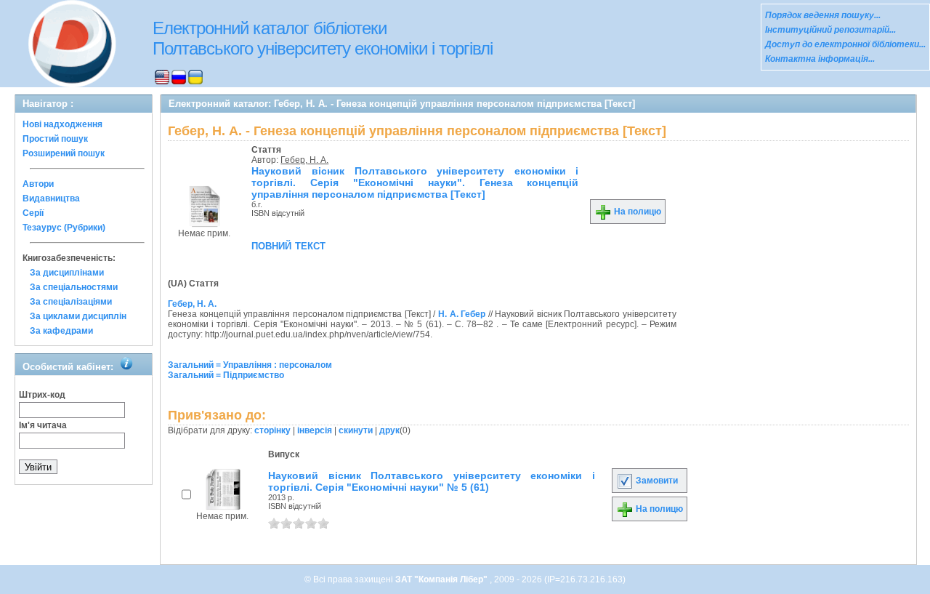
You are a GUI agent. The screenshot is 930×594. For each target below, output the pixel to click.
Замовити (656, 480)
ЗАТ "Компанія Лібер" (442, 579)
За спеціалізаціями (71, 302)
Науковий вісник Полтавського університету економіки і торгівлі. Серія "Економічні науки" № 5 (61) (431, 481)
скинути (356, 430)
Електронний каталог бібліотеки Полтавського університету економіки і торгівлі (323, 38)
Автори (38, 184)
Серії (33, 213)
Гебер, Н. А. (304, 160)
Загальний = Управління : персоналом (250, 365)
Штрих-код (42, 395)
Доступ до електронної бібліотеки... (845, 44)
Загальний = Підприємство (226, 375)
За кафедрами (61, 331)
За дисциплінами (67, 273)
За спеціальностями (74, 287)
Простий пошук (55, 139)
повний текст (288, 245)
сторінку (272, 430)
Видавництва (51, 198)
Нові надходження (62, 124)
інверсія (314, 430)
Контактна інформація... (820, 59)
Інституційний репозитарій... (830, 30)
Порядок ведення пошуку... (823, 15)
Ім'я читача (43, 425)
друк (389, 430)
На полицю (636, 211)
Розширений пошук (64, 153)
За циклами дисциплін (78, 316)
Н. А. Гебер (461, 314)
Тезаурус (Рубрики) (64, 227)
